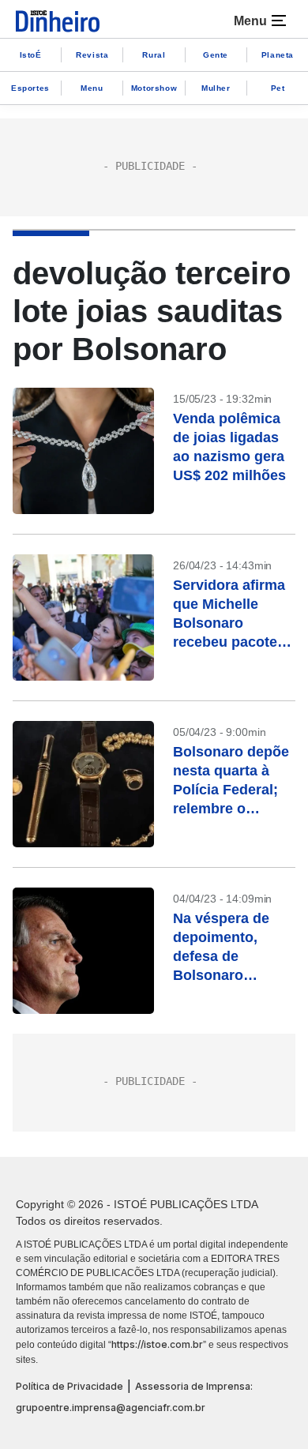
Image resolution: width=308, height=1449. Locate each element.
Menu (92, 88)
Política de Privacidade (69, 1386)
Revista (92, 55)
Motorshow (154, 88)
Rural (153, 55)
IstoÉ (31, 55)
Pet (278, 88)
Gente (215, 55)
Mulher (216, 88)
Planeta (277, 55)
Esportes (30, 88)
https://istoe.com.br (157, 1344)
